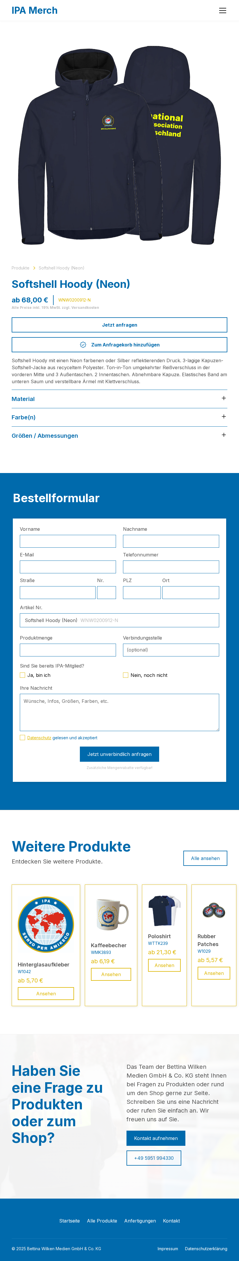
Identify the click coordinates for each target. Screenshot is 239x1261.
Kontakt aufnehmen (156, 1138)
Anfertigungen (140, 1221)
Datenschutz (39, 737)
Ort (165, 580)
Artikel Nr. (31, 607)
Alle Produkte (102, 1221)
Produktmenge (36, 638)
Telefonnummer (141, 555)
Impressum (168, 1248)
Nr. (100, 580)
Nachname (135, 529)
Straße (27, 580)
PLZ (127, 580)
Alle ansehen (205, 858)
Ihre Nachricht (36, 688)
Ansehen (46, 993)
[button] (221, 10)
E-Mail (27, 555)
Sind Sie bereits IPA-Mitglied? (52, 666)
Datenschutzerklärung (206, 1248)
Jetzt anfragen (119, 325)
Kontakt (171, 1221)
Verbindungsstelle (142, 638)
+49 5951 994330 (154, 1158)
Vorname (30, 529)
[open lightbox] (119, 145)
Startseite (69, 1221)
